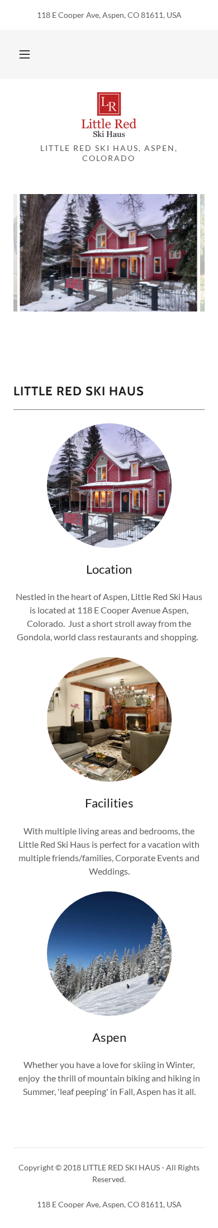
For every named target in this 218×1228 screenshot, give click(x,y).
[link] (109, 115)
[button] (24, 54)
